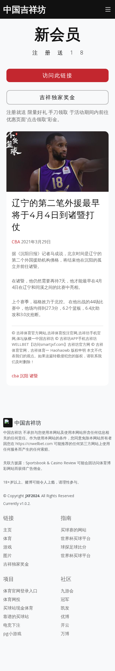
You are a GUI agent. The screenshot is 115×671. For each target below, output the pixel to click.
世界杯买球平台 (76, 538)
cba (15, 376)
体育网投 (11, 599)
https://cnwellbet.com (34, 443)
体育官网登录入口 (20, 591)
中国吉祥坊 (24, 9)
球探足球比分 (73, 547)
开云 (65, 625)
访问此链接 (58, 75)
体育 (7, 538)
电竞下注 (11, 625)
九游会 (67, 591)
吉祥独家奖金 (58, 97)
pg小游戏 (12, 634)
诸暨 (33, 376)
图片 (7, 555)
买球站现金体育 (18, 608)
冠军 (65, 599)
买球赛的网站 (73, 530)
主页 (7, 530)
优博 (65, 616)
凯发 (65, 608)
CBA (16, 242)
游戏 (7, 547)
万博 (65, 634)
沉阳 (24, 376)
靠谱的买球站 (16, 616)
